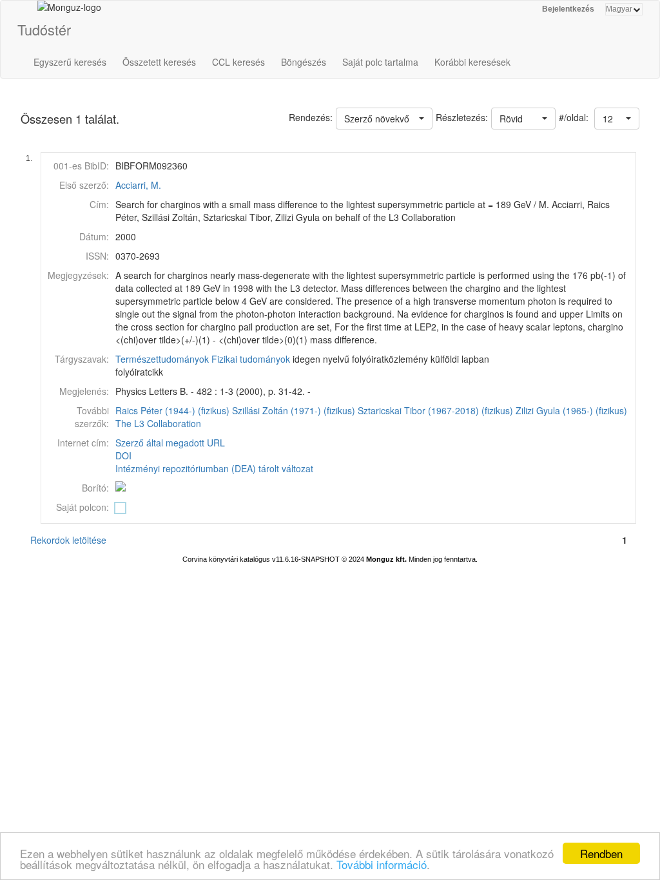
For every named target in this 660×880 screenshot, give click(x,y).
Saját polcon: (82, 507)
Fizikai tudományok (250, 358)
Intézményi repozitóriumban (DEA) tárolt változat (214, 468)
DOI (123, 455)
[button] (616, 118)
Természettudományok (162, 358)
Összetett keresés (159, 61)
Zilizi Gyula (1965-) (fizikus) (571, 410)
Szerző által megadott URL (170, 442)
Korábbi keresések (472, 61)
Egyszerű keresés (70, 61)
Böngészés (303, 61)
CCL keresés (238, 61)
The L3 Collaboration (158, 423)
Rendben (601, 853)
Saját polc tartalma (380, 61)
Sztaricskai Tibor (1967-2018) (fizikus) (435, 410)
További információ (381, 864)
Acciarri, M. (138, 184)
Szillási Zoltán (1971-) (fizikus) (293, 410)
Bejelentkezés (568, 9)
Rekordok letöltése (68, 539)
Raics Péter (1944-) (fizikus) (172, 410)
